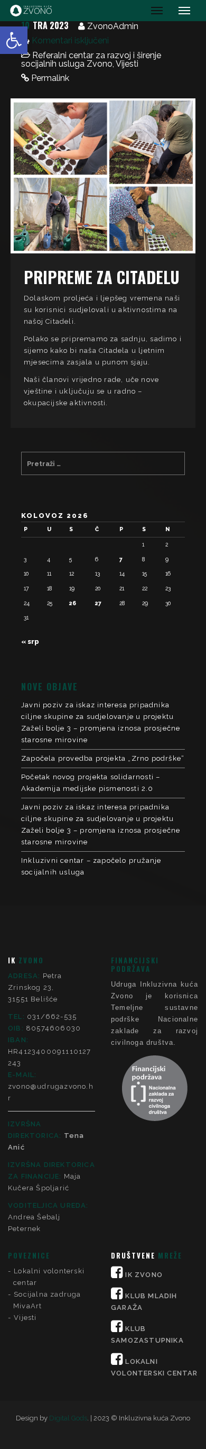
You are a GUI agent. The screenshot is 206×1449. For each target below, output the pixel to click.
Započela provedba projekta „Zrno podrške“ (102, 758)
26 (72, 603)
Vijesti (127, 64)
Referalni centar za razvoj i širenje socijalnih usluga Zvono (91, 59)
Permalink (50, 78)
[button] (13, 40)
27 (98, 603)
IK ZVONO (144, 1275)
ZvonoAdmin (112, 26)
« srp (30, 641)
